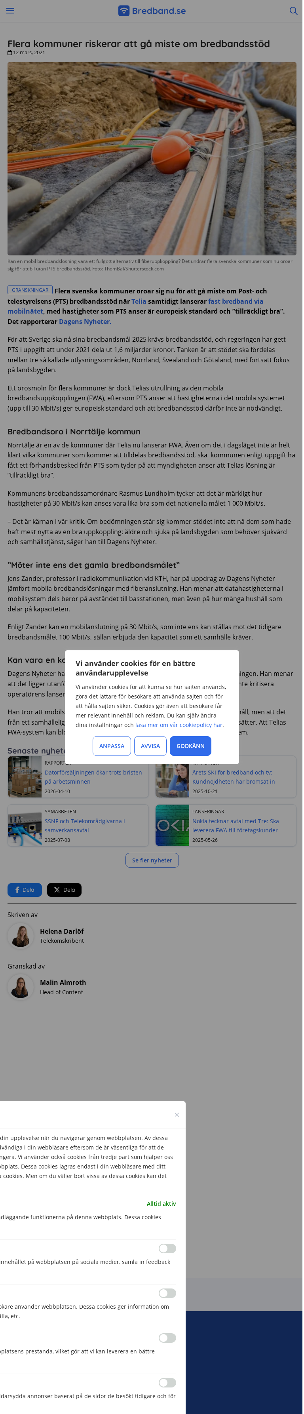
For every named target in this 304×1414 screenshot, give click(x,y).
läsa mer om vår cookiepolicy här (178, 725)
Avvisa (150, 746)
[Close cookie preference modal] (177, 1114)
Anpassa (111, 746)
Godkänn (191, 746)
